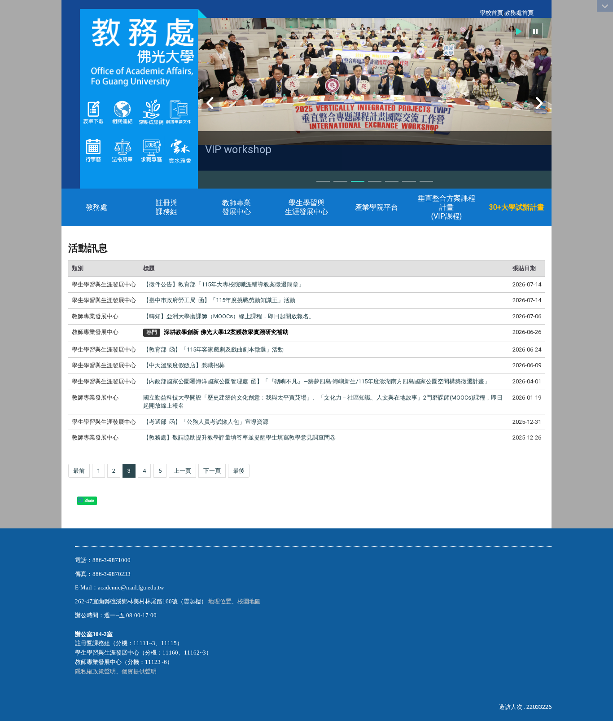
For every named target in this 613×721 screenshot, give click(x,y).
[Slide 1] (323, 181)
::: (475, 12)
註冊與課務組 (166, 207)
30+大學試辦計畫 (516, 207)
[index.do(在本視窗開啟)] (165, 111)
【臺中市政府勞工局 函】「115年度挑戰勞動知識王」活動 (219, 300)
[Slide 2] (340, 181)
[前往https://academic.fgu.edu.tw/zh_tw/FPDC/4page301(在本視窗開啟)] (179, 149)
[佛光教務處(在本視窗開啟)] (139, 52)
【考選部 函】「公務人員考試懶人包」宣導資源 (205, 421)
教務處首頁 (519, 12)
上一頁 (182, 470)
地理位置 (220, 601)
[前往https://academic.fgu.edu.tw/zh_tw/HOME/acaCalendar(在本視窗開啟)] (93, 149)
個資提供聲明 (139, 671)
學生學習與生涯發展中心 (306, 207)
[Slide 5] (391, 181)
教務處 (96, 207)
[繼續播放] (518, 31)
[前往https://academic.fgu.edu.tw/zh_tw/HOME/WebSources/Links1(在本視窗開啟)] (122, 111)
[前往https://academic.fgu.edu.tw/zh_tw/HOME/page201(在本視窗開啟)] (93, 111)
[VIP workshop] (375, 81)
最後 (239, 470)
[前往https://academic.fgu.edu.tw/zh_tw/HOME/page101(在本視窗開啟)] (122, 149)
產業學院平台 (376, 207)
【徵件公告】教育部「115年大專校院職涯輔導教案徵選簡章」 (223, 284)
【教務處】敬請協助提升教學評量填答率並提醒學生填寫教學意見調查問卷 (239, 437)
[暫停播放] (535, 31)
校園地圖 (249, 601)
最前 (79, 470)
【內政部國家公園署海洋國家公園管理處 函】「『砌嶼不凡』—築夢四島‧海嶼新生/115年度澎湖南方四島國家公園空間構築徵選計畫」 (316, 381)
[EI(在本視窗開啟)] (151, 149)
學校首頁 (491, 12)
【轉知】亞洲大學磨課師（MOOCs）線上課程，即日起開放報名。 (229, 316)
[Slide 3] (357, 181)
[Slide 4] (374, 181)
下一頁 (212, 470)
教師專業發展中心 (236, 207)
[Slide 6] (409, 181)
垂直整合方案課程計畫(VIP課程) (446, 207)
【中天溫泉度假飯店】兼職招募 (184, 365)
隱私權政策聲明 (95, 671)
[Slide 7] (426, 181)
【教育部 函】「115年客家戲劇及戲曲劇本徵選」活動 (213, 349)
